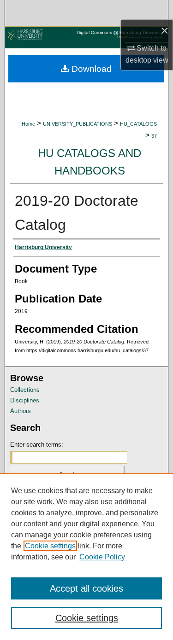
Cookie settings (50, 546)
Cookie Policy (102, 557)
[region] (86, 556)
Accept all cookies (86, 588)
